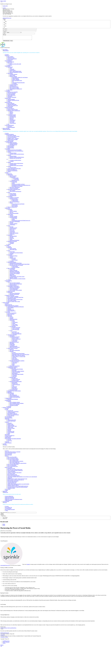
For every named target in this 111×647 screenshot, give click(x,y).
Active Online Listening (11, 300)
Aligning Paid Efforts (14, 143)
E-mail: (4, 33)
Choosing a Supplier (13, 216)
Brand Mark (14, 370)
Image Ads (12, 117)
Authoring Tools (13, 257)
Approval (11, 215)
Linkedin (9, 162)
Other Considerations (11, 268)
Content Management (14, 289)
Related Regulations (11, 127)
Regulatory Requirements (14, 294)
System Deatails (15, 266)
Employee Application (7, 407)
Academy (4, 443)
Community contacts (4, 636)
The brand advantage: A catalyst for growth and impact (17, 487)
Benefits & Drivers (13, 284)
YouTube (9, 166)
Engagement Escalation (11, 298)
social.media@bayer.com (5, 565)
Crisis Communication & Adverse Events (14, 299)
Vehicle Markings (8, 442)
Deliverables (12, 274)
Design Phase (12, 251)
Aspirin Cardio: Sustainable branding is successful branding (18, 483)
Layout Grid (14, 331)
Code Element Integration (16, 333)
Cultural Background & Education (18, 82)
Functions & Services (14, 198)
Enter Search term (3, 512)
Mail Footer (7, 418)
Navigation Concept (13, 227)
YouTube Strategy (13, 167)
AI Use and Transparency (12, 58)
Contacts (9, 171)
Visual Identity (10, 67)
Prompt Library (10, 59)
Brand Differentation (13, 319)
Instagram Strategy (13, 156)
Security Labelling (10, 432)
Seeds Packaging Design (14, 342)
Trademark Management (11, 104)
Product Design (15, 388)
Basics (8, 281)
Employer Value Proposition (12, 109)
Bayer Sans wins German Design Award (14, 469)
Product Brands (10, 106)
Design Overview (15, 337)
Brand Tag (12, 349)
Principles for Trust (10, 57)
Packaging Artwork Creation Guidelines (17, 360)
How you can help (8, 453)
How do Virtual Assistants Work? (16, 283)
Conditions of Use (6, 640)
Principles (11, 226)
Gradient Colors (15, 325)
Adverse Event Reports (14, 188)
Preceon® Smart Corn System (12, 480)
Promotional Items (10, 147)
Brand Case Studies (8, 467)
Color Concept (14, 324)
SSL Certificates (15, 205)
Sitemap (1, 644)
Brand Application (6, 128)
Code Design (9, 316)
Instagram (9, 155)
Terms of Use (14, 182)
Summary (11, 318)
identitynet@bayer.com (7, 18)
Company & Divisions (14, 84)
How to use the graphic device (12, 464)
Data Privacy (9, 126)
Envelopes (9, 429)
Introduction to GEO (11, 468)
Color (11, 68)
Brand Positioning (8, 60)
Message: (4, 34)
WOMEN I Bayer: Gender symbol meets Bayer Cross (17, 478)
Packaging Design (15, 380)
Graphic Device (12, 70)
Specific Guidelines (13, 211)
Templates (11, 253)
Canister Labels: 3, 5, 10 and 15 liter (18, 356)
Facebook (9, 151)
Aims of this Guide (13, 249)
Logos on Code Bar (15, 328)
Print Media (12, 343)
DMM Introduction (8, 500)
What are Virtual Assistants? (15, 282)
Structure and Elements (16, 338)
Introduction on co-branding (12, 91)
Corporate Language (13, 74)
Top (1, 645)
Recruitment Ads (13, 116)
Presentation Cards (10, 431)
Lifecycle (11, 212)
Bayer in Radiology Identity (15, 402)
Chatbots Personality (11, 291)
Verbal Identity (10, 73)
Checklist (11, 222)
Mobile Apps (7, 208)
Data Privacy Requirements (12, 170)
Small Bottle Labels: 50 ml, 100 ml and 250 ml (20, 354)
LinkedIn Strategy (13, 164)
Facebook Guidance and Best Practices (17, 154)
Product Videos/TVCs (11, 310)
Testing (11, 239)
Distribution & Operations (12, 241)
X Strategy (12, 161)
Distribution (12, 242)
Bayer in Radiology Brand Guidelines (17, 403)
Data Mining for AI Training (17, 186)
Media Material (8, 437)
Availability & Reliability (14, 197)
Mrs (6, 21)
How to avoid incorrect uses (12, 466)
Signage (8, 101)
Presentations (12, 335)
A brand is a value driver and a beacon (14, 472)
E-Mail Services (15, 200)
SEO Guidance (12, 190)
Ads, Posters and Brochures (15, 350)
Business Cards (10, 424)
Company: (5, 31)
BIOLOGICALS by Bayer (15, 347)
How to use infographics (11, 465)
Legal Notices (12, 231)
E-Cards (6, 409)
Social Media (12, 121)
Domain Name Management (15, 397)
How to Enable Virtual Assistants (16, 290)
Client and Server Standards (15, 272)
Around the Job (10, 410)
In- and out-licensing (11, 94)
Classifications (12, 224)
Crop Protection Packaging (15, 336)
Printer (13, 364)
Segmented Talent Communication (13, 110)
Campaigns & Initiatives (9, 134)
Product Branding (6, 302)
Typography (12, 69)
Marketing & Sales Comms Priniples (14, 390)
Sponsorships (9, 96)
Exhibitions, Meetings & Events (13, 100)
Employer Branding (8, 107)
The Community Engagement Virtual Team (15, 297)
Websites (6, 172)
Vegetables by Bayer (11, 488)
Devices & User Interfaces (14, 404)
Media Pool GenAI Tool (9, 498)
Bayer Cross (9, 62)
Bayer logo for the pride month (15, 63)
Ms (5, 23)
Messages (11, 112)
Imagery (11, 113)
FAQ (8, 124)
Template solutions (10, 425)
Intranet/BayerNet (13, 195)
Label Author (14, 362)
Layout (11, 330)
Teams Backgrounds (13, 346)
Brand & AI (7, 55)
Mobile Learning (13, 275)
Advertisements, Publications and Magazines (15, 306)
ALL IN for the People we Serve (13, 136)
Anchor (13, 321)
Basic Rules (16, 178)
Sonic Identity (9, 89)
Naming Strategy (13, 228)
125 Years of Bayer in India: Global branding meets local (17, 486)
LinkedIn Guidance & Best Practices (16, 163)
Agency (13, 363)
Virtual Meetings (13, 123)
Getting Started (10, 174)
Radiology (9, 401)
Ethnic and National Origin (17, 80)
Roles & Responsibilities (14, 288)
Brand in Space (8, 98)
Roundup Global (13, 367)
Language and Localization (15, 273)
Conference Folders (11, 428)
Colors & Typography (16, 372)
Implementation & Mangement (13, 285)
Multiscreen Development (14, 240)
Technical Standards (15, 267)
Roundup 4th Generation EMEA (16, 381)
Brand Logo (9, 315)
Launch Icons (12, 230)
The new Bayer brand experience (13, 475)
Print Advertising (10, 146)
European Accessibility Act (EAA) (18, 184)
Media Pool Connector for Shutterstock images (13, 499)
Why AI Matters (10, 56)
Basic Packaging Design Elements (18, 353)
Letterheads (9, 423)
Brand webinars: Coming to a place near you (15, 479)
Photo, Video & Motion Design (15, 71)
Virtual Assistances (8, 280)
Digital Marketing (10, 392)
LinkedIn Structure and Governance (16, 165)
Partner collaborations (11, 95)
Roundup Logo (15, 378)
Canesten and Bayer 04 (11, 482)
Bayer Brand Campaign (11, 135)
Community (2, 634)
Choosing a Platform (13, 223)
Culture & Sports (10, 140)
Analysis (11, 256)
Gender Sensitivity (15, 78)
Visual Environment (11, 99)
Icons (13, 385)
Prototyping (12, 238)
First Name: (5, 28)
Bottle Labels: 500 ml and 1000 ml (18, 355)
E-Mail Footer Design (11, 420)
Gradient (13, 323)
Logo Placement (13, 326)
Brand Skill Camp (8, 454)
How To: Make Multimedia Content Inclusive (18, 463)
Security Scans (14, 204)
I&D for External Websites (14, 201)
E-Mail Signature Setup (11, 419)
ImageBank (9, 391)
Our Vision (12, 393)
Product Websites (13, 193)
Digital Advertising (10, 145)
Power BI (9, 439)
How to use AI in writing (14, 87)
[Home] (2, 46)
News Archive (7, 489)
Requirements (9, 292)
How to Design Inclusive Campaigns (16, 461)
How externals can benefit (10, 509)
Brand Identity (7, 65)
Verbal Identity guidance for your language (20, 77)
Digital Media (12, 344)
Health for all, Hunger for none (13, 414)
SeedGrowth (9, 477)
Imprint (13, 183)
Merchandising (14, 373)
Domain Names (12, 176)
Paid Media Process (13, 144)
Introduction (9, 173)
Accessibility (14, 83)
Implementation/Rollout (11, 262)
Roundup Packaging (13, 389)
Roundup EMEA (13, 377)
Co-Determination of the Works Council (17, 276)
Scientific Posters (8, 436)
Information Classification (14, 271)
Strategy (11, 210)
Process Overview (15, 361)
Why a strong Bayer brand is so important (12, 451)
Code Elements (15, 322)
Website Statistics (15, 199)
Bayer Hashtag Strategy (14, 86)
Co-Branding (7, 90)
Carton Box (14, 357)
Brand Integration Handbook (12, 399)
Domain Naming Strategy (14, 396)
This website (5, 517)
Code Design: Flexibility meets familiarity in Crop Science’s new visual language (22, 476)
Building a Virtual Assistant (15, 286)
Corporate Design (13, 194)
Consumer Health (8, 398)
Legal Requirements (13, 181)
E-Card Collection (10, 415)
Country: (4, 32)
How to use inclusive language (13, 459)
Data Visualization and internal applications (13, 438)
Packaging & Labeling (14, 405)
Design (8, 192)
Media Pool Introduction (9, 497)
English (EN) (5, 5)
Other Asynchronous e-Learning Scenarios (17, 278)
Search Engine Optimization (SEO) (13, 189)
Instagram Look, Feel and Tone (15, 158)
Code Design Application (12, 334)
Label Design (14, 340)
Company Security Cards (12, 426)
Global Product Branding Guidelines (11, 305)
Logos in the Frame (15, 329)
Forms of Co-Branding (11, 92)
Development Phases (13, 255)
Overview (7, 54)
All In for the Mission (11, 471)
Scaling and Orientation (14, 232)
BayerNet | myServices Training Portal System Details (19, 264)
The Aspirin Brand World (12, 481)
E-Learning (7, 245)
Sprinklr (28, 564)
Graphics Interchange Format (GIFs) (14, 168)
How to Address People (14, 460)
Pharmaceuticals (8, 400)
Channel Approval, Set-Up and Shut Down (15, 150)
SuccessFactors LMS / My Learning (16, 265)
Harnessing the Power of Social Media (14, 149)
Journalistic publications (11, 97)
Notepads (9, 430)
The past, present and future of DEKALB (15, 470)
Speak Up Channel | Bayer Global (13, 301)
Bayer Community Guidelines (12, 296)
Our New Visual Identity (11, 312)
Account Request (6, 501)
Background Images (8, 417)
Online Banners (12, 119)
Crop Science (7, 311)
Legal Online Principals (9, 125)
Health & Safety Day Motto (12, 139)
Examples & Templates (11, 114)
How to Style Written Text (14, 462)
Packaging (9, 308)
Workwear (7, 441)
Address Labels (10, 427)
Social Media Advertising (12, 142)
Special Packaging (15, 359)
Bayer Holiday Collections (12, 413)
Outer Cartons (14, 358)
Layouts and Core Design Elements (16, 252)
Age (13, 81)
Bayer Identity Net (8, 507)
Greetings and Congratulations (12, 411)
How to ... (7, 455)
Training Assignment (13, 270)
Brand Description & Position (17, 369)
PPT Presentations (8, 416)
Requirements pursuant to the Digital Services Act (21, 185)
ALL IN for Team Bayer (11, 137)
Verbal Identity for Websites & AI (16, 88)
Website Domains (15, 177)
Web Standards (15, 259)
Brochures (11, 118)
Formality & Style (13, 85)
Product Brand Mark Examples (17, 374)
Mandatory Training (13, 277)
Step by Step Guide (15, 332)
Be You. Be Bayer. (10, 108)
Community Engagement (9, 295)
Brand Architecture (8, 102)
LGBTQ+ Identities (15, 79)
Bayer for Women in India (12, 474)
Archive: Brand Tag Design (12, 348)
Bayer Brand (5, 49)
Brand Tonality (12, 75)
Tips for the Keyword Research (15, 191)
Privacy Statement (6, 641)
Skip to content (3, 0)
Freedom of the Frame (16, 327)
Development (9, 196)
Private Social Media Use (12, 169)
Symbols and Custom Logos (12, 105)
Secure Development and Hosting (18, 203)
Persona (11, 111)
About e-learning (13, 248)
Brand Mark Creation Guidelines (18, 371)
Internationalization (13, 236)
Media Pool (5, 491)
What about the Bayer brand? (10, 452)
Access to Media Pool (9, 496)
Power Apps (9, 440)
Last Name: (5, 30)
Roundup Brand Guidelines (12, 366)
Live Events (12, 122)
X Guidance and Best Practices (15, 160)
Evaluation (12, 261)
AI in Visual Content (11, 473)
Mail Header (7, 434)
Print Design (14, 387)
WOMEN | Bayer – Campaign (13, 138)
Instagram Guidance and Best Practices (17, 157)
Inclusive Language (13, 76)
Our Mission (9, 64)
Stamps (8, 433)
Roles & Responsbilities (14, 213)
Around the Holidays (11, 412)
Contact (4, 7)
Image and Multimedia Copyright (16, 72)
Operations (12, 243)
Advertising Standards (9, 141)
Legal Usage (14, 376)
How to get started (13, 175)
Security (11, 202)
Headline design (13, 115)
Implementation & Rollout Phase (16, 263)
